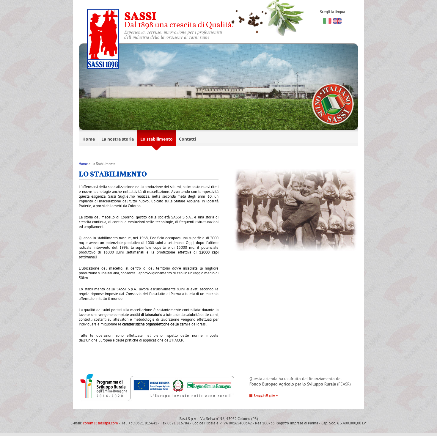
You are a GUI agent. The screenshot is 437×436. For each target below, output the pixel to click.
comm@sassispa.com (100, 423)
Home (88, 139)
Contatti (187, 139)
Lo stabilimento (156, 139)
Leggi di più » (266, 395)
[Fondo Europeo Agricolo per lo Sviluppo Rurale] (157, 388)
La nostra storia (117, 139)
